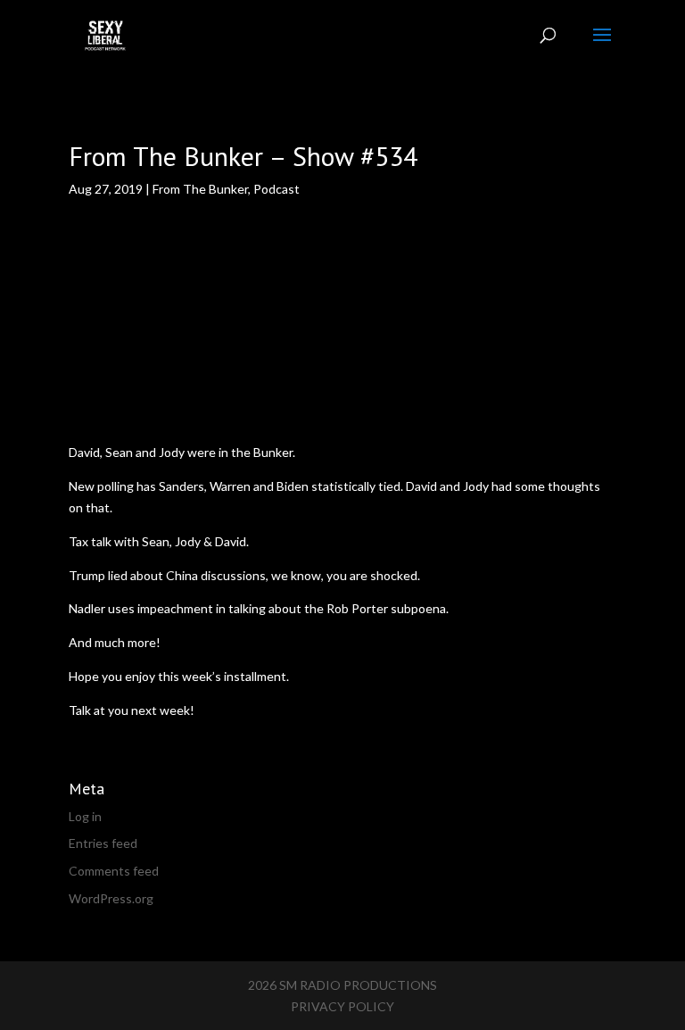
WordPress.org (111, 898)
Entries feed (103, 843)
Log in (85, 816)
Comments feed (114, 870)
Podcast (276, 188)
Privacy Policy (342, 1006)
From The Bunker (200, 188)
